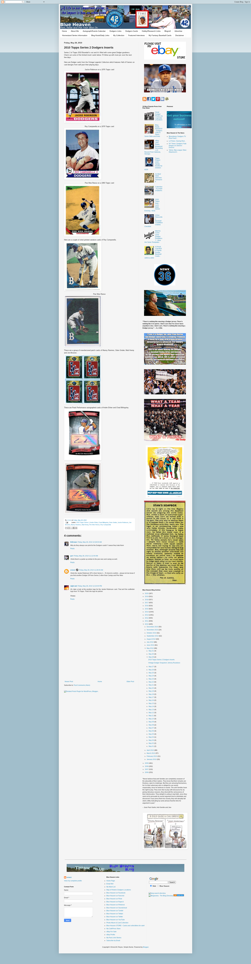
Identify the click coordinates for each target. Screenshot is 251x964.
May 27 (151, 667)
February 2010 (152, 756)
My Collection (118, 35)
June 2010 (151, 645)
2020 (147, 593)
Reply (72, 548)
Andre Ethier (94, 522)
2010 (147, 624)
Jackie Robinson (123, 522)
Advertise (178, 31)
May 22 (151, 682)
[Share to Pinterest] (76, 528)
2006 (147, 772)
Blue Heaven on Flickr (114, 899)
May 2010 (150, 648)
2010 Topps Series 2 (82, 522)
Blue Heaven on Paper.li (115, 902)
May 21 (151, 685)
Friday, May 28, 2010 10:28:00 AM (90, 542)
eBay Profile (110, 935)
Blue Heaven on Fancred (115, 896)
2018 (147, 600)
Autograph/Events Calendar (94, 31)
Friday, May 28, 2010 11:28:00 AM (91, 570)
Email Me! (109, 884)
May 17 (151, 697)
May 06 (151, 731)
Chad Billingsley (103, 522)
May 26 (151, 670)
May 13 (151, 710)
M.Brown (73, 542)
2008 (147, 766)
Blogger (146, 947)
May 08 (151, 725)
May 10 (151, 719)
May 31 (151, 651)
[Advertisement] (99, 659)
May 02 (151, 743)
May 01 (151, 746)
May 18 (151, 694)
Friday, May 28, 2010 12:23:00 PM (90, 586)
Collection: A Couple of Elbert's (158, 188)
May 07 (151, 728)
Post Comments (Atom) (82, 685)
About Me (75, 31)
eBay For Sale (111, 932)
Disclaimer (179, 35)
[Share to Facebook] (73, 528)
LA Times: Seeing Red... (177, 141)
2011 (147, 621)
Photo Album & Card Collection (117, 923)
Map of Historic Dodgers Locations (118, 890)
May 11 (151, 716)
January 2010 (152, 759)
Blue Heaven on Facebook (115, 893)
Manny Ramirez (76, 524)
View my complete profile (73, 881)
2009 (147, 763)
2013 (147, 615)
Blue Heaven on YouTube (115, 920)
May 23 (151, 679)
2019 (147, 596)
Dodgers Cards (131, 31)
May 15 (151, 703)
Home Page (110, 881)
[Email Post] (67, 522)
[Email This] (66, 528)
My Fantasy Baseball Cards (160, 35)
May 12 (151, 713)
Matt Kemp (85, 524)
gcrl (71, 556)
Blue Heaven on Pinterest (115, 905)
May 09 (151, 722)
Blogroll (167, 31)
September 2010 (153, 636)
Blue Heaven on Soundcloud (116, 908)
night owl (73, 586)
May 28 (151, 657)
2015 (147, 609)
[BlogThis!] (68, 528)
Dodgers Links (115, 31)
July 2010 (150, 642)
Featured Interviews (136, 35)
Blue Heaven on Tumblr (114, 911)
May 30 (151, 654)
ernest (69, 520)
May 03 (151, 740)
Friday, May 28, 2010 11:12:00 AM (86, 556)
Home (64, 31)
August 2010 (151, 639)
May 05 (151, 734)
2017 (147, 603)
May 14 (151, 706)
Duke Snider (113, 522)
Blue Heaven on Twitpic (114, 914)
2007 (147, 769)
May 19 (151, 691)
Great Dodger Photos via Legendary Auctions (159, 116)
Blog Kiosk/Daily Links (100, 35)
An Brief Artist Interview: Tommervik (158, 178)
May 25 (151, 673)
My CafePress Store (113, 929)
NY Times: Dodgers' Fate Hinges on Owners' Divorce (177, 145)
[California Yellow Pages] (178, 896)
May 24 (151, 676)
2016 (147, 606)
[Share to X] (71, 528)
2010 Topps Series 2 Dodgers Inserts (161, 660)
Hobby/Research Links (151, 31)
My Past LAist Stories (113, 938)
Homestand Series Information (74, 35)
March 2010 (151, 753)
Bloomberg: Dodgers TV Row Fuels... (177, 137)
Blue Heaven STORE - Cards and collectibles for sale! (125, 926)
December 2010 (153, 627)
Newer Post (69, 681)
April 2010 (150, 750)
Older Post (130, 681)
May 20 (151, 688)
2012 (147, 618)
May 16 (151, 700)
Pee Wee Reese (94, 524)
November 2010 (153, 630)
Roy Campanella (105, 524)
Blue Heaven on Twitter (114, 917)
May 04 (151, 737)
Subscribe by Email (113, 940)
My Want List (110, 887)
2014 (147, 612)
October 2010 (152, 633)
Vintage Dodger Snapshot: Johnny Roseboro (164, 663)
